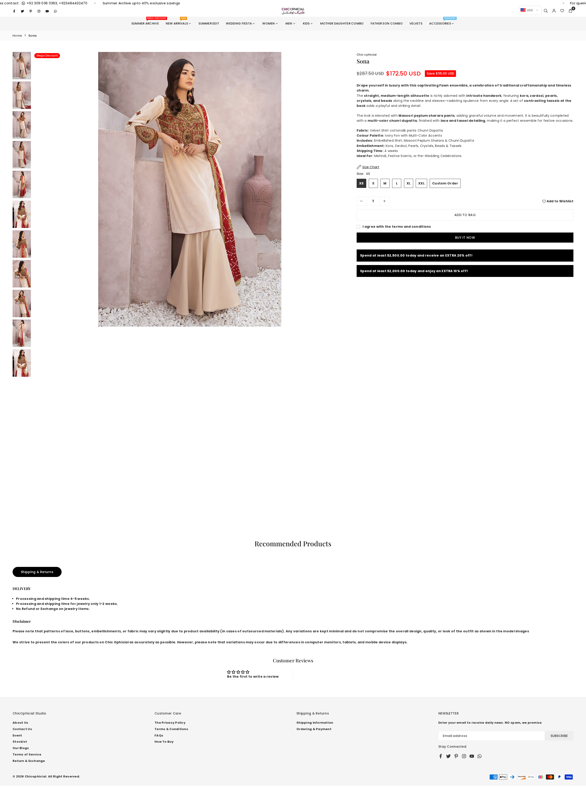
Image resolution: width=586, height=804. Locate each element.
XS (361, 183)
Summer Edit (208, 23)
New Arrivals (177, 21)
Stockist (20, 741)
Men (288, 23)
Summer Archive (146, 21)
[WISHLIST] (562, 11)
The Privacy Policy (170, 722)
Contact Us (22, 729)
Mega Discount (47, 55)
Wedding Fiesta (239, 23)
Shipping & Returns (37, 572)
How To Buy (164, 741)
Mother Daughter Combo (342, 23)
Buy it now (465, 237)
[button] (570, 11)
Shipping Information (314, 722)
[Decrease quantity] (361, 201)
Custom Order (445, 183)
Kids (306, 23)
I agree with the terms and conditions (396, 226)
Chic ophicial (367, 54)
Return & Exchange (29, 761)
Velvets (416, 23)
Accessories (442, 21)
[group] (189, 189)
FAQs (159, 735)
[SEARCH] (546, 11)
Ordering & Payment (313, 729)
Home (17, 35)
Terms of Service (27, 754)
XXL (421, 183)
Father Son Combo (387, 23)
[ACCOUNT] (554, 11)
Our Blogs (21, 748)
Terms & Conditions (171, 729)
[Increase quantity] (384, 201)
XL (409, 183)
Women (268, 23)
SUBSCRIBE (559, 736)
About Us (20, 722)
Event (17, 735)
